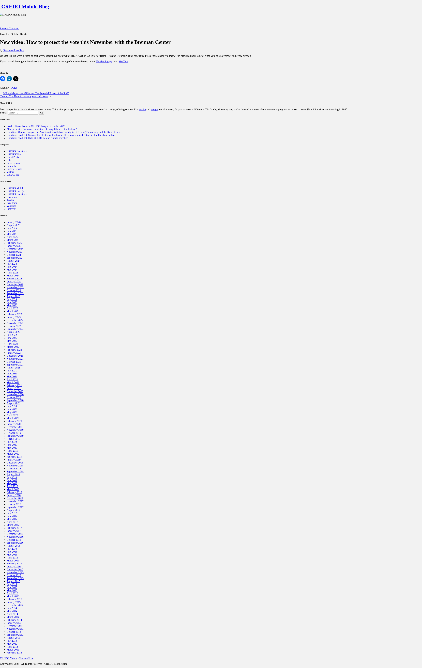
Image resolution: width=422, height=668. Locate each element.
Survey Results (14, 169)
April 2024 (12, 272)
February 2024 (14, 278)
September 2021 (15, 364)
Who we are (13, 175)
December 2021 (15, 355)
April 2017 (12, 522)
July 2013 (12, 640)
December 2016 (15, 533)
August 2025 (13, 225)
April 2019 (12, 450)
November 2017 (15, 501)
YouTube (123, 61)
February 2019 (14, 456)
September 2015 (15, 578)
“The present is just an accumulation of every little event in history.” (42, 129)
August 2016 (13, 545)
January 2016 (14, 566)
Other (14, 87)
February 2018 (14, 492)
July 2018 (12, 477)
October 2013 (14, 631)
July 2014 (12, 608)
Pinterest (11, 208)
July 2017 (12, 513)
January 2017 (14, 530)
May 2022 (12, 340)
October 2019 (14, 432)
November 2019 (15, 430)
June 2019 (12, 444)
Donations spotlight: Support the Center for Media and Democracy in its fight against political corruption (61, 135)
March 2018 (13, 489)
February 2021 (14, 385)
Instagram (12, 203)
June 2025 (12, 231)
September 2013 (15, 634)
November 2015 (15, 572)
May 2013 (12, 643)
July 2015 (12, 584)
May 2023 (12, 305)
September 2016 (15, 542)
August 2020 (13, 403)
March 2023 (13, 311)
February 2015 (14, 599)
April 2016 (12, 557)
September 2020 (15, 400)
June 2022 (12, 337)
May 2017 (12, 519)
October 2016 (14, 539)
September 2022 (15, 329)
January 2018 (14, 495)
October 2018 (14, 468)
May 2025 (12, 234)
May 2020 (12, 412)
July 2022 (12, 335)
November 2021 (15, 358)
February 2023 (14, 314)
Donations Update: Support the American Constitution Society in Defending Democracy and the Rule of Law (64, 132)
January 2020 (14, 424)
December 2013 (15, 625)
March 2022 (13, 346)
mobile (142, 109)
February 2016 (14, 563)
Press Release (14, 163)
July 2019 (12, 441)
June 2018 (12, 480)
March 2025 (13, 240)
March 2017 (13, 525)
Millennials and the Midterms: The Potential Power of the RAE (36, 93)
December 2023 (15, 284)
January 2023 (14, 317)
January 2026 (14, 222)
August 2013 (13, 637)
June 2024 (12, 266)
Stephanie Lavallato (13, 50)
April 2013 (12, 646)
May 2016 (12, 554)
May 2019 (12, 447)
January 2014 (14, 622)
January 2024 (14, 281)
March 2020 (13, 418)
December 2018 (15, 462)
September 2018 (15, 471)
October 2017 (14, 504)
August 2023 (13, 296)
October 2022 (14, 326)
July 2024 (12, 263)
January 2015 (14, 602)
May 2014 (12, 611)
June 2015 (12, 587)
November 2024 (15, 251)
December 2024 (15, 248)
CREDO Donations (17, 151)
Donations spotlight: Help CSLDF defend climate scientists (37, 138)
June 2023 (12, 302)
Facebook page (104, 61)
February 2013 (14, 652)
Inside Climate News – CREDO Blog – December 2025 (36, 126)
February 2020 (14, 421)
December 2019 (15, 427)
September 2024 (15, 257)
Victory (10, 172)
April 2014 (12, 614)
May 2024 (12, 269)
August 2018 (13, 474)
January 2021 (14, 388)
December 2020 (15, 391)
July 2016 (12, 548)
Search (3, 112)
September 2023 (15, 293)
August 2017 (13, 510)
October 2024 (14, 254)
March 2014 (13, 617)
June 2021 (12, 373)
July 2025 (12, 228)
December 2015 (15, 569)
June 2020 (12, 409)
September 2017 (15, 507)
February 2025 (14, 242)
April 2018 (12, 486)
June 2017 (12, 516)
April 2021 (12, 379)
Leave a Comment (9, 28)
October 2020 (14, 397)
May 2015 (12, 590)
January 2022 (14, 352)
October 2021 (14, 361)
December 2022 (15, 320)
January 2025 (14, 245)
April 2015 (12, 593)
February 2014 (14, 620)
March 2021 (13, 382)
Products (11, 166)
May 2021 (12, 376)
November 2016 (15, 536)
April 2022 (12, 343)
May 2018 (12, 483)
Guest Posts (13, 157)
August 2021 (13, 367)
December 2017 (15, 498)
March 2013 (13, 649)
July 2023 (12, 299)
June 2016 (12, 551)
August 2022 (13, 332)
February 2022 (14, 349)
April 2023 (12, 308)
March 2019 (13, 453)
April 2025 (12, 237)
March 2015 (13, 596)
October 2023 (14, 290)
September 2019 (15, 435)
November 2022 (15, 323)
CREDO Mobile (15, 188)
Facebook (12, 197)
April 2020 (12, 415)
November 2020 (15, 394)
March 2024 (13, 275)
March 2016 (13, 560)
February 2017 (14, 527)
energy (154, 109)
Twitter (10, 200)
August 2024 (13, 260)
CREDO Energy (15, 191)
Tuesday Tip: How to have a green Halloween (24, 96)
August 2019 (13, 438)
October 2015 (14, 575)
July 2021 (12, 370)
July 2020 (12, 406)
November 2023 (15, 287)
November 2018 (15, 465)
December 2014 (15, 605)
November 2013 (15, 628)
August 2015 (13, 581)
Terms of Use (26, 658)
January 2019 (14, 459)
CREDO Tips (14, 154)
